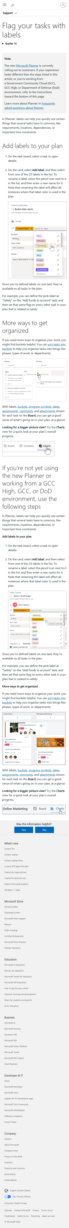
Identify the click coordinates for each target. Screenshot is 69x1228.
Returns (7, 924)
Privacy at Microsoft (13, 1156)
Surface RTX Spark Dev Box (16, 866)
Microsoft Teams (11, 1052)
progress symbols (40, 406)
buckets (22, 406)
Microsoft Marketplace (14, 1110)
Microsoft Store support (15, 918)
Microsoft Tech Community (16, 1104)
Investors (8, 1162)
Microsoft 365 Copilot (14, 1058)
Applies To (11, 43)
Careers (7, 1138)
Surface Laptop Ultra (13, 860)
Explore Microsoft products (16, 884)
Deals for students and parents (18, 1000)
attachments (47, 411)
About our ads (48, 1216)
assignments (10, 411)
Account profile (11, 906)
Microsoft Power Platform (15, 1046)
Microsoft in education (14, 964)
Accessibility (9, 1174)
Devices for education (14, 970)
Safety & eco (23, 1216)
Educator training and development (20, 994)
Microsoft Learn (11, 1092)
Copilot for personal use (15, 878)
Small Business (11, 1064)
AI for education (11, 1006)
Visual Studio (10, 1122)
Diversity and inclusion (14, 1168)
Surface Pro (9, 848)
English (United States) (20, 1190)
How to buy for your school (16, 988)
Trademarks (9, 1216)
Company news (11, 1150)
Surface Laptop (11, 854)
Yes (24, 830)
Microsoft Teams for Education (18, 976)
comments (26, 411)
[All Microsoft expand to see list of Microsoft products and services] (4, 5)
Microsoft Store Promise (15, 942)
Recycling (35, 1216)
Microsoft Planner (27, 65)
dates (56, 406)
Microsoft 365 (10, 1040)
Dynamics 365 (10, 1034)
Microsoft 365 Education (15, 982)
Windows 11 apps (12, 889)
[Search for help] (13, 5)
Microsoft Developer (13, 1086)
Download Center (12, 912)
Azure (7, 1080)
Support (8, 13)
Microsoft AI (9, 1022)
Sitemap (8, 1210)
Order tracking (10, 930)
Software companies (13, 1116)
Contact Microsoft (22, 1210)
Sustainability (10, 1180)
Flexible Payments (12, 947)
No (44, 830)
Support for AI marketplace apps (18, 1098)
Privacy (36, 1210)
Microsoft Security (12, 1028)
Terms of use (47, 1210)
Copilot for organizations (15, 872)
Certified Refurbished (13, 936)
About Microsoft (11, 1144)
